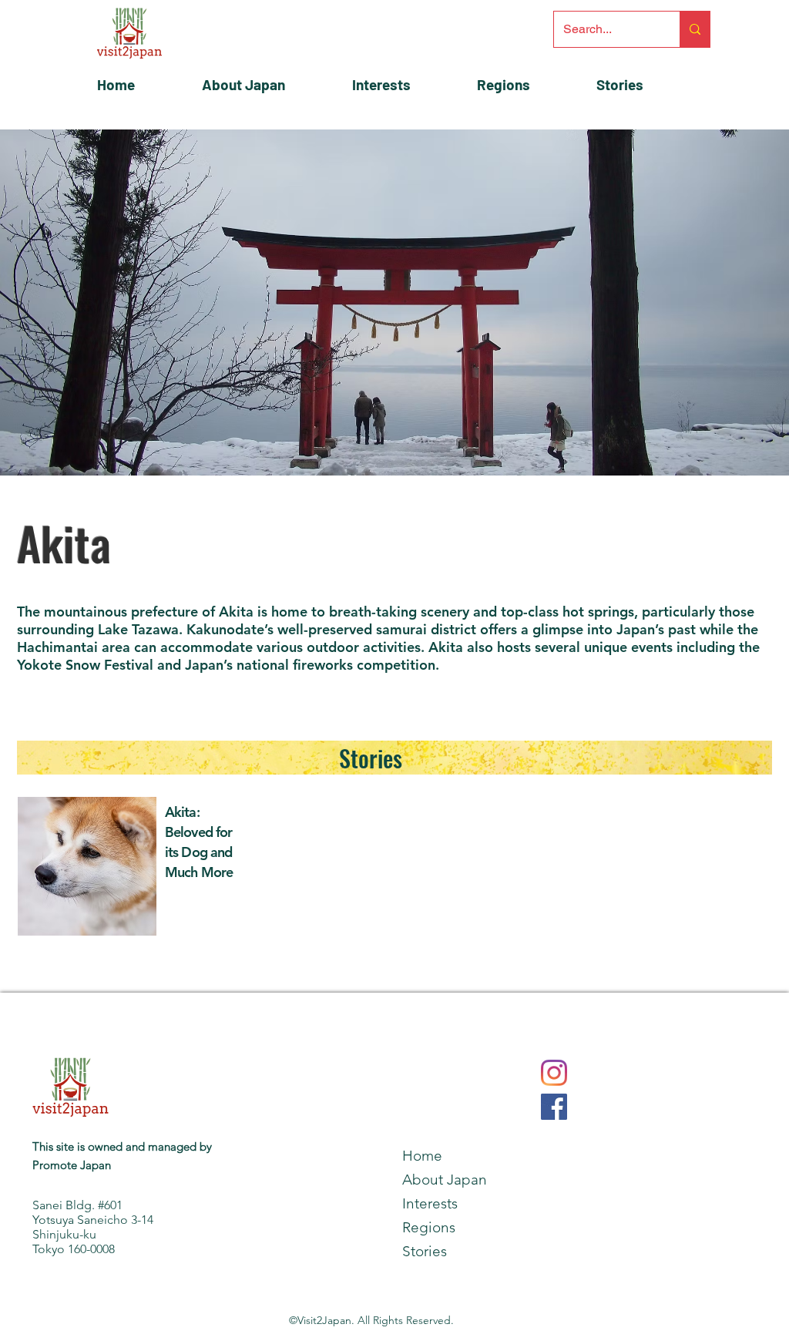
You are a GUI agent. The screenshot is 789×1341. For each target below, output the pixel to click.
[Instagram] (554, 1073)
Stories (370, 758)
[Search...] (695, 29)
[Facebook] (554, 1107)
